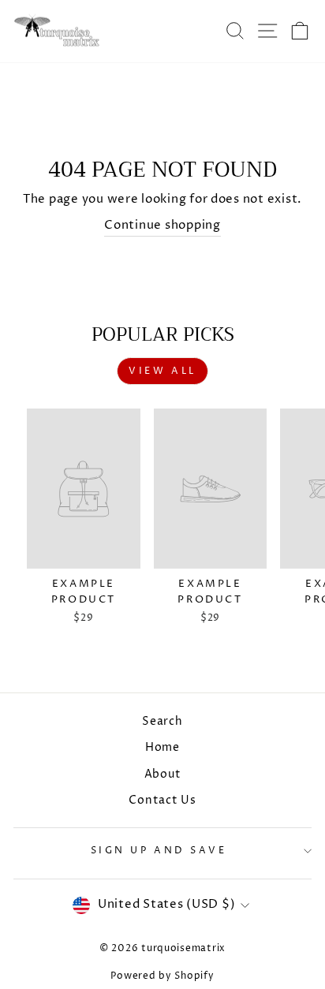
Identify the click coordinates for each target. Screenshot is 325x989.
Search (162, 722)
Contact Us (162, 800)
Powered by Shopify (162, 976)
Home (162, 748)
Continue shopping (162, 225)
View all (162, 371)
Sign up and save (159, 851)
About (162, 774)
